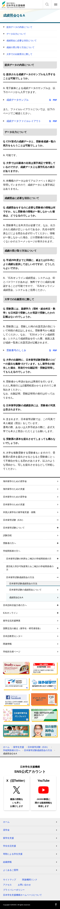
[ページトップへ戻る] (56, 904)
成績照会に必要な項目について (21, 40)
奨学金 (6, 830)
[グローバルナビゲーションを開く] (55, 4)
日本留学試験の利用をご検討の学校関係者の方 (28, 558)
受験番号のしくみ (16, 350)
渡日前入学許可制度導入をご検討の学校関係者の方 (30, 568)
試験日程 (7, 535)
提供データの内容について (19, 27)
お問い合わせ (24, 884)
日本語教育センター (12, 636)
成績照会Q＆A (16, 597)
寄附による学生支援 (12, 854)
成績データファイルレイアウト (23, 121)
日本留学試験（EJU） (13, 520)
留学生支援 (18, 747)
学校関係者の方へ (11, 551)
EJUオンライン (10, 613)
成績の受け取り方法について (20, 47)
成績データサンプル (17, 100)
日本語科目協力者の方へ (15, 605)
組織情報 (7, 862)
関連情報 (7, 644)
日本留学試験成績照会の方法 (20, 577)
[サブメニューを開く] (57, 528)
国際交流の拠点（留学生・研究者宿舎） (22, 628)
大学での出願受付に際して (19, 54)
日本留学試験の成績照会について (25, 589)
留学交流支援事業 (11, 620)
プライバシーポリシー (14, 890)
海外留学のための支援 (14, 489)
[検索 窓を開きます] (47, 4)
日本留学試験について (14, 527)
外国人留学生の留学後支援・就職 (19, 512)
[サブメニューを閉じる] (57, 520)
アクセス (7, 884)
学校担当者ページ (11, 651)
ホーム (6, 747)
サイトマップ (9, 879)
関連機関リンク (29, 879)
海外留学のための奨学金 (15, 481)
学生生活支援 (9, 846)
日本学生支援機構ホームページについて (22, 895)
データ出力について (16, 34)
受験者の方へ (9, 543)
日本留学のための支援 (14, 504)
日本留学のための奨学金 (15, 496)
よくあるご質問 (10, 870)
